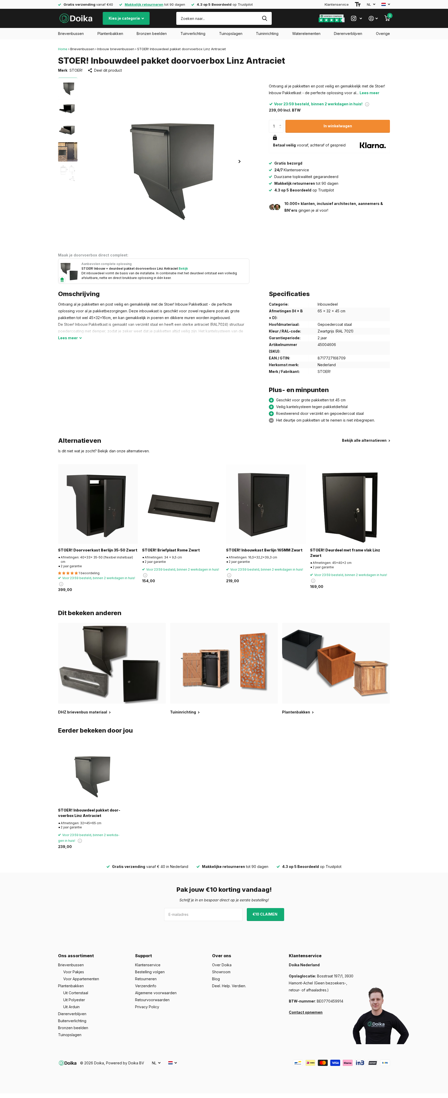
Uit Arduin (71, 1007)
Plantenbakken (110, 33)
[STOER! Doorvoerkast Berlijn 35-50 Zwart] (98, 504)
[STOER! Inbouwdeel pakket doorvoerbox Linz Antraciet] (89, 772)
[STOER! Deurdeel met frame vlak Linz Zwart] (350, 504)
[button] (239, 161)
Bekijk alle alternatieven (364, 440)
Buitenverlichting (72, 1021)
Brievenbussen (71, 33)
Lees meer (369, 93)
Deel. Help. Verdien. (229, 986)
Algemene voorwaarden (156, 993)
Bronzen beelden (152, 33)
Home (62, 49)
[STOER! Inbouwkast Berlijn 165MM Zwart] (266, 504)
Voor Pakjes (73, 972)
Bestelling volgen (150, 972)
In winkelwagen (338, 126)
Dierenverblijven (348, 33)
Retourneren (146, 979)
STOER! (75, 70)
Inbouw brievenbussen (115, 49)
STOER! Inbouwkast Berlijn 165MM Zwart (264, 550)
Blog (216, 979)
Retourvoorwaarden (152, 1000)
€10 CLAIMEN (265, 914)
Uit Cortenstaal (75, 993)
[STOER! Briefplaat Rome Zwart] (182, 504)
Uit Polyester (74, 1000)
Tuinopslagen (230, 33)
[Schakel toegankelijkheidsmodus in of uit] (358, 4)
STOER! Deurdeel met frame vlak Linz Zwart (345, 553)
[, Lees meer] (356, 18)
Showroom (221, 972)
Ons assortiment (76, 955)
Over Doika (222, 965)
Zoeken (264, 18)
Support (143, 955)
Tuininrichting (267, 33)
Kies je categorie (125, 18)
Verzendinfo (145, 986)
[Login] (373, 18)
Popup (367, 104)
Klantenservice (337, 4)
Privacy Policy (147, 1007)
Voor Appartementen (81, 979)
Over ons (221, 955)
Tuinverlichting (192, 33)
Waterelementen (306, 33)
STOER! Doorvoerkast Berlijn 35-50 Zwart (97, 550)
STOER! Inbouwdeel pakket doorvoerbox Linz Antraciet (89, 813)
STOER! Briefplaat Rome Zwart (171, 550)
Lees (68, 338)
